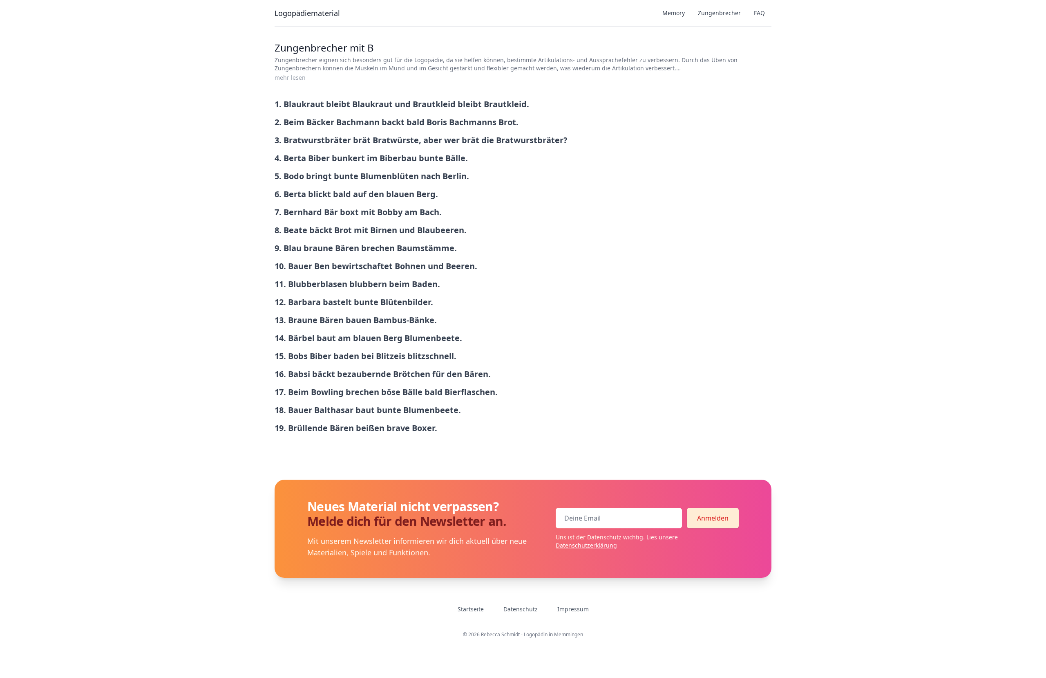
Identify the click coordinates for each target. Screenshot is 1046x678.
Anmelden (713, 518)
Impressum (573, 609)
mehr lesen (290, 77)
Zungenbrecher (719, 13)
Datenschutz (520, 609)
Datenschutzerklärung (586, 545)
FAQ (759, 13)
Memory (673, 13)
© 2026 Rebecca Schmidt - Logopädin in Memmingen (523, 634)
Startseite (471, 609)
